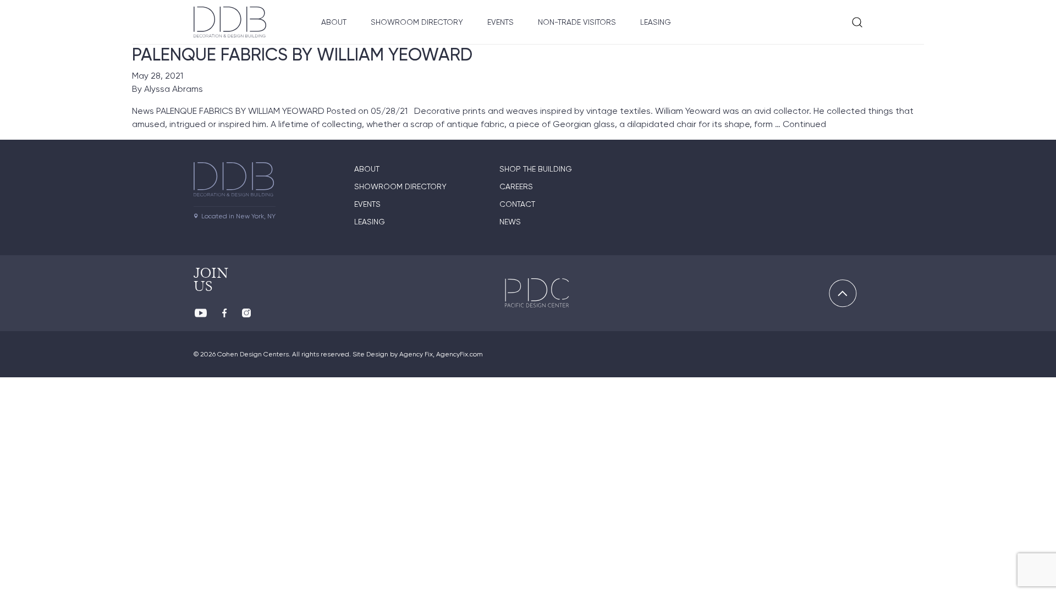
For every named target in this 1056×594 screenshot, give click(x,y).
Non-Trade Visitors (577, 22)
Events (500, 22)
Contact (517, 204)
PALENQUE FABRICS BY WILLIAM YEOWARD (302, 54)
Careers (516, 186)
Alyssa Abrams (173, 89)
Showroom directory (400, 186)
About (333, 22)
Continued (804, 124)
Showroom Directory (417, 22)
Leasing (655, 22)
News (510, 221)
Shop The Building (535, 168)
